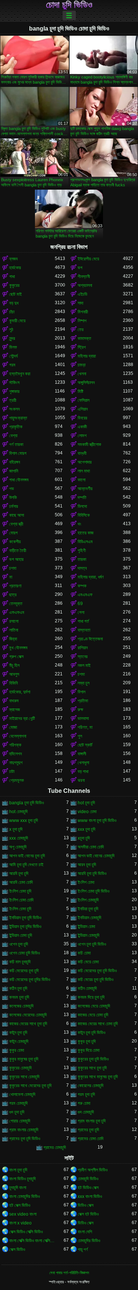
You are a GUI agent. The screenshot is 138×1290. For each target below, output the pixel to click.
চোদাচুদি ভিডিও (88, 1178)
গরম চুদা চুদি (86, 1094)
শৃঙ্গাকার (14, 391)
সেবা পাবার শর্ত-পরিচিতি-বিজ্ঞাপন (69, 1272)
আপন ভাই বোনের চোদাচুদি (96, 855)
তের (81, 329)
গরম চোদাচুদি (18, 1103)
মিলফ (13, 347)
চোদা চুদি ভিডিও (69, 5)
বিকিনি (13, 683)
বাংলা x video (20, 1223)
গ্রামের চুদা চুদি (88, 1129)
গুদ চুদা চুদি (16, 1112)
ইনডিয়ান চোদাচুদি (89, 917)
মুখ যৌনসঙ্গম (18, 647)
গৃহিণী (82, 550)
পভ (11, 488)
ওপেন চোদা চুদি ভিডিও (24, 953)
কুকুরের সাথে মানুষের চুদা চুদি (98, 1076)
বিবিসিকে (84, 515)
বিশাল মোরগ (17, 453)
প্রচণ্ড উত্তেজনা (90, 639)
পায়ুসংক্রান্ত (18, 418)
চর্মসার (13, 506)
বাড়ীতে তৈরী (17, 550)
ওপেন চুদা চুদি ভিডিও (92, 944)
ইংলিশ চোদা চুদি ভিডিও (93, 891)
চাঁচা (11, 311)
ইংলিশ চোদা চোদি (21, 900)
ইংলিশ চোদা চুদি (20, 891)
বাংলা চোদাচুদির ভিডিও (24, 1196)
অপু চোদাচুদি (17, 847)
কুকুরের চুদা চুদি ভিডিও (93, 1059)
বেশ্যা (13, 435)
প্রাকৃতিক (15, 426)
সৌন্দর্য (13, 356)
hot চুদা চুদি (86, 802)
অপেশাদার (85, 462)
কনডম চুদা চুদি (19, 997)
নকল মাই (84, 665)
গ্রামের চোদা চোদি (90, 1138)
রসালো (13, 621)
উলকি (13, 497)
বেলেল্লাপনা (17, 736)
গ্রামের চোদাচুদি (54, 1147)
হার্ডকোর (15, 267)
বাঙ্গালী (82, 753)
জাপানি (13, 471)
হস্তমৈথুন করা (19, 373)
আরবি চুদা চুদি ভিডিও (92, 873)
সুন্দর (12, 338)
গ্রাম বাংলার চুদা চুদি (92, 1121)
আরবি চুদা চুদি (18, 873)
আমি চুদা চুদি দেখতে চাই (26, 864)
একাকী (82, 426)
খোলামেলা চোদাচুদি (22, 1094)
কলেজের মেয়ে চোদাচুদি (94, 1006)
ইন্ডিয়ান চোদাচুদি (88, 935)
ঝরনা (81, 780)
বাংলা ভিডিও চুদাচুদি (22, 1178)
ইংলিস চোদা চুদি (20, 908)
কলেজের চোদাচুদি (21, 1006)
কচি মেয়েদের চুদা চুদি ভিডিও (97, 970)
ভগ (80, 267)
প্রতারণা (15, 585)
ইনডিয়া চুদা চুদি (88, 908)
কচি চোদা (84, 953)
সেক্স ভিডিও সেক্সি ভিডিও (26, 1231)
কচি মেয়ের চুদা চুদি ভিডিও (95, 979)
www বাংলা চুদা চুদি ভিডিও (97, 820)
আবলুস (14, 674)
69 (80, 603)
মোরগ (13, 532)
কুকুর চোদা (16, 1050)
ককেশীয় (15, 541)
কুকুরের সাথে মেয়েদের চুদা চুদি (30, 1085)
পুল (80, 736)
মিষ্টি (80, 391)
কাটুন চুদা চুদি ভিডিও (91, 1032)
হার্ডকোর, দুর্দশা (19, 692)
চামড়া (81, 365)
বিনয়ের (82, 418)
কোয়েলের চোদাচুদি (90, 1085)
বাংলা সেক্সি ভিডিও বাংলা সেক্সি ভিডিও (32, 1240)
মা (10, 577)
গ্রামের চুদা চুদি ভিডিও (24, 1138)
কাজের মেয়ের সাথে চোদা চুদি (98, 1023)
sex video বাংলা (22, 1214)
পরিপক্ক (15, 745)
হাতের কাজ (85, 532)
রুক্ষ (80, 709)
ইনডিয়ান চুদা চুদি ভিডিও (25, 917)
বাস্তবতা (84, 630)
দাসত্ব (82, 568)
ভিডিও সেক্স (85, 1205)
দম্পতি (82, 497)
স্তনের (83, 656)
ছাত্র (13, 594)
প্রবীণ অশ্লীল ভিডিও (92, 1170)
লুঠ (11, 329)
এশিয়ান (83, 409)
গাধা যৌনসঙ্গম (19, 479)
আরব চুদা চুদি (87, 864)
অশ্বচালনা (85, 285)
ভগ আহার (16, 559)
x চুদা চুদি (15, 829)
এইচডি (82, 294)
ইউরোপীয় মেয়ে (88, 258)
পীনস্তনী (84, 276)
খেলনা (82, 373)
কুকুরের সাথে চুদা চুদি (92, 1068)
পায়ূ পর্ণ (83, 1249)
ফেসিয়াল (83, 400)
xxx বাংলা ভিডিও (90, 1196)
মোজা (13, 727)
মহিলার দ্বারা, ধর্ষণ (91, 577)
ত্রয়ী (12, 400)
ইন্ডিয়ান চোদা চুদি (20, 935)
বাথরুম (14, 700)
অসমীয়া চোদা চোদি (91, 847)
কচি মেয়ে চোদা (88, 961)
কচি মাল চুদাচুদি (20, 961)
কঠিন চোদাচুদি (87, 988)
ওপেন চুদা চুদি (18, 944)
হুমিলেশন (15, 753)
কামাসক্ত (84, 338)
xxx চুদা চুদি (86, 829)
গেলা (81, 612)
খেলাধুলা (83, 762)
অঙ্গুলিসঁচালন (86, 382)
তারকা (82, 559)
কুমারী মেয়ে (17, 320)
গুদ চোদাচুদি (86, 1112)
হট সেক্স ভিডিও (19, 1205)
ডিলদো (82, 506)
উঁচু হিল (14, 665)
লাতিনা (13, 630)
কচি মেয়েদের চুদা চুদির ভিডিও (29, 979)
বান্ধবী (82, 453)
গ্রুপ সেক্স (16, 656)
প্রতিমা (83, 700)
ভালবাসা (83, 718)
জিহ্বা (13, 639)
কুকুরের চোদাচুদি (20, 1068)
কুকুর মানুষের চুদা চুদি (23, 1059)
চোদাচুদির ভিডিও (89, 1240)
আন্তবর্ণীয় (85, 488)
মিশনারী (83, 311)
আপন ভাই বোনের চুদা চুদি (27, 855)
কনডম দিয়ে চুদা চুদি (91, 997)
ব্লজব (13, 258)
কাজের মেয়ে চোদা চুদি (93, 1014)
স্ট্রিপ (82, 347)
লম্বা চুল (83, 683)
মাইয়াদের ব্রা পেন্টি (22, 718)
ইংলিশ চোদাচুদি (88, 900)
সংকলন (14, 409)
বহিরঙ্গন (14, 462)
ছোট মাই (15, 294)
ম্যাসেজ (14, 709)
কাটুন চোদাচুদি (18, 1041)
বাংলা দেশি (85, 1231)
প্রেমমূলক (16, 780)
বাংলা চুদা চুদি (18, 1170)
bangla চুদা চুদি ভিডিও (26, 802)
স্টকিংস (14, 382)
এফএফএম (16, 612)
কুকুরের (14, 285)
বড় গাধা (83, 771)
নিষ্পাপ (82, 320)
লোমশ (82, 435)
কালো (81, 479)
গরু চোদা (84, 1103)
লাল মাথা (84, 471)
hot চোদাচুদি (18, 811)
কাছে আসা (16, 515)
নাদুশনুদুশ (15, 762)
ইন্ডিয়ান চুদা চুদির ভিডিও (25, 926)
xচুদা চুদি (84, 838)
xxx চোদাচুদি (18, 838)
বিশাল (81, 692)
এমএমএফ (85, 594)
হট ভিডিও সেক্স (88, 1187)
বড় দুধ (13, 303)
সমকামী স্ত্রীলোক (89, 444)
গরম (12, 365)
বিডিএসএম (85, 541)
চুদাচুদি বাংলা (17, 1187)
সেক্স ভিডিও (17, 1249)
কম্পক (82, 585)
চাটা (11, 771)
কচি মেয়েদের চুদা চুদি (24, 970)
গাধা (12, 276)
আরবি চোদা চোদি (21, 882)
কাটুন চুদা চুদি (18, 1032)
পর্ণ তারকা (16, 444)
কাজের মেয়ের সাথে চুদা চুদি (28, 1023)
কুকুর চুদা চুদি (87, 1041)
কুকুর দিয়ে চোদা (88, 1050)
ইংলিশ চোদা (86, 882)
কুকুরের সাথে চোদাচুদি (24, 1076)
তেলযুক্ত (15, 603)
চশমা (12, 568)
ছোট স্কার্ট (85, 745)
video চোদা (87, 811)
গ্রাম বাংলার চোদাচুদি (23, 1129)
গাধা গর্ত (83, 621)
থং (79, 524)
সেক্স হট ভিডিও (88, 1214)
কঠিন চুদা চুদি (18, 988)
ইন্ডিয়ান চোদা (86, 926)
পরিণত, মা (85, 727)
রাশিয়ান (83, 647)
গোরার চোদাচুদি (19, 1121)
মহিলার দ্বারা (87, 356)
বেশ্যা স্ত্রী (16, 524)
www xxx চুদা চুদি (23, 820)
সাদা (80, 303)
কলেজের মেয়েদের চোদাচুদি (28, 1014)
